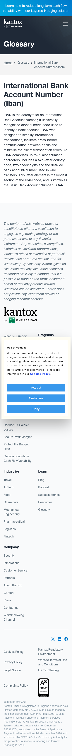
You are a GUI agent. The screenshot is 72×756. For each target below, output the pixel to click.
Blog (41, 480)
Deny (36, 409)
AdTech (8, 487)
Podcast (43, 487)
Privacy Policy (13, 662)
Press (7, 600)
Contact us (11, 607)
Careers (9, 593)
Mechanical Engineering (12, 512)
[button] (64, 24)
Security (9, 555)
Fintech (9, 536)
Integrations (11, 563)
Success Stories (49, 495)
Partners (9, 578)
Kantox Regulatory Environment (50, 652)
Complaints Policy (16, 685)
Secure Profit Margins (18, 437)
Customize (36, 398)
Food (7, 495)
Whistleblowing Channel (14, 617)
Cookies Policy (13, 652)
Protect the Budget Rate (16, 446)
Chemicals (11, 502)
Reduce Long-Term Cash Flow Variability (17, 458)
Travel (8, 480)
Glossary (23, 62)
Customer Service (16, 570)
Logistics (10, 529)
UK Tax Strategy (48, 670)
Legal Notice (12, 670)
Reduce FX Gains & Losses (16, 427)
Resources (45, 502)
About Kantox (13, 585)
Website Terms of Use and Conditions (52, 662)
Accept (36, 387)
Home (8, 63)
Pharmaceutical (14, 521)
